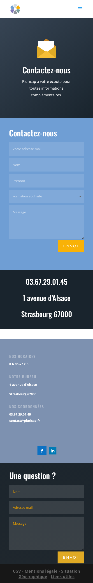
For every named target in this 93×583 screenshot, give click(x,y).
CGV (17, 571)
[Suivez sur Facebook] (41, 450)
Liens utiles (62, 576)
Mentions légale (41, 571)
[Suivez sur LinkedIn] (52, 450)
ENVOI (70, 557)
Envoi (71, 246)
